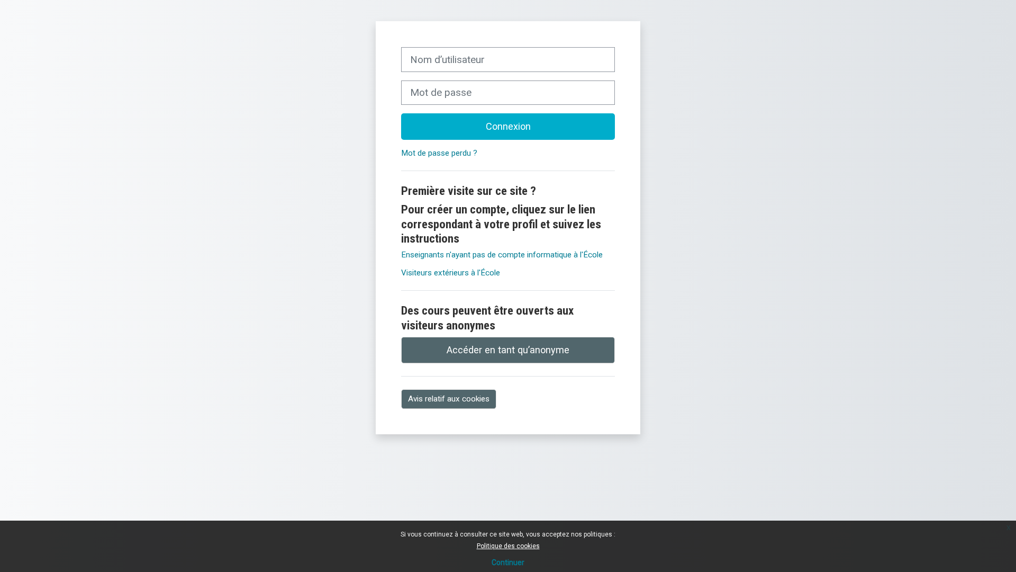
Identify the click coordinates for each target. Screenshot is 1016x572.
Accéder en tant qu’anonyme (508, 349)
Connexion (508, 126)
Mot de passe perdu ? (439, 153)
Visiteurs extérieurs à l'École (450, 273)
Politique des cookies (508, 546)
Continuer (508, 562)
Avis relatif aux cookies (448, 399)
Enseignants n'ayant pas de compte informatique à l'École (502, 255)
